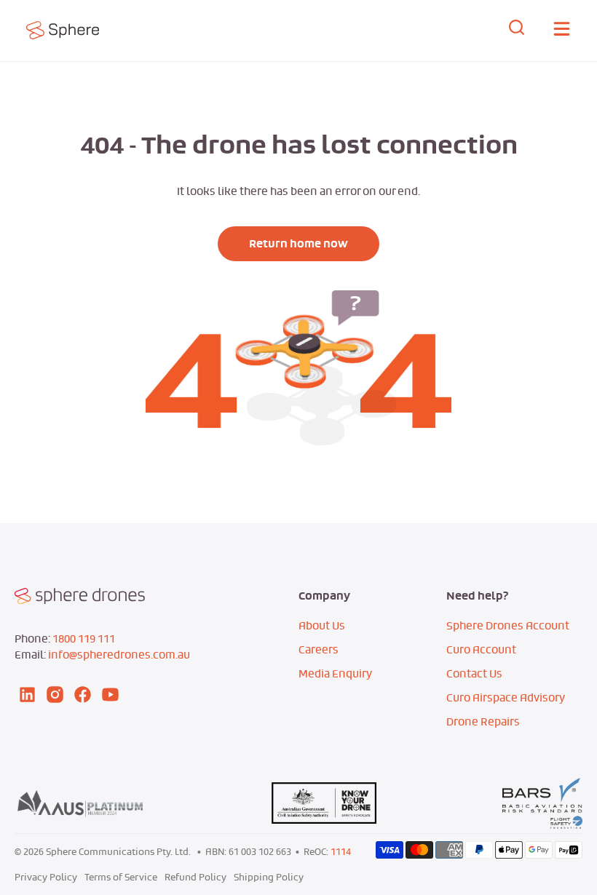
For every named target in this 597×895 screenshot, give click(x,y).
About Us (321, 625)
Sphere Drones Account (507, 625)
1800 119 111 (83, 638)
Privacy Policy (46, 877)
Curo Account (481, 649)
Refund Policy (195, 877)
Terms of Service (120, 877)
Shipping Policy (269, 877)
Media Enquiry (335, 673)
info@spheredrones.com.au (119, 654)
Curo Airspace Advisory (505, 697)
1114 (341, 851)
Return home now (298, 243)
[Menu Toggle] (561, 31)
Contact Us (474, 673)
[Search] (517, 30)
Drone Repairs (483, 721)
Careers (318, 649)
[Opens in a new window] (84, 30)
